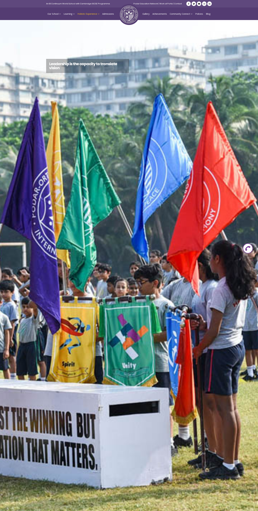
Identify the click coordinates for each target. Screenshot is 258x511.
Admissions (108, 13)
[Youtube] (199, 3)
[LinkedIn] (209, 3)
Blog (208, 13)
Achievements (159, 13)
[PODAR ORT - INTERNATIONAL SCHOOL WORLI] (129, 14)
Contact (178, 3)
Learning (68, 13)
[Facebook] (188, 3)
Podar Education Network (145, 3)
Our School (53, 13)
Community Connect (180, 13)
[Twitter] (194, 3)
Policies (199, 13)
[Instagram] (204, 3)
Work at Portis (166, 3)
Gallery (146, 13)
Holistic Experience (87, 13)
